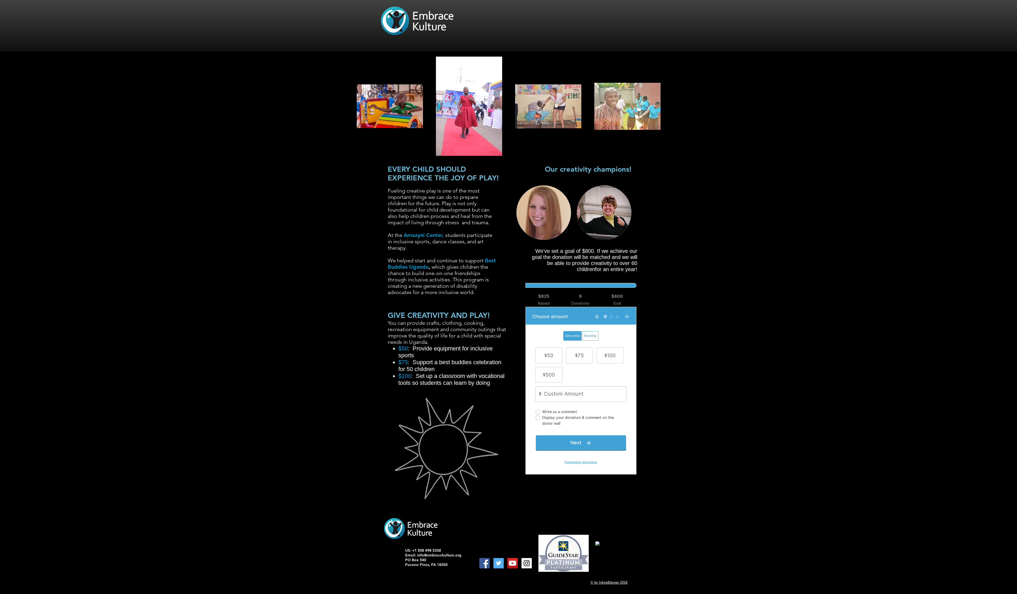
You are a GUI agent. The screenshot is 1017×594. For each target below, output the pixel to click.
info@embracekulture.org (439, 555)
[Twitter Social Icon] (498, 563)
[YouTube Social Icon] (512, 563)
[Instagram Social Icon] (526, 563)
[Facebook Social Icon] (484, 563)
